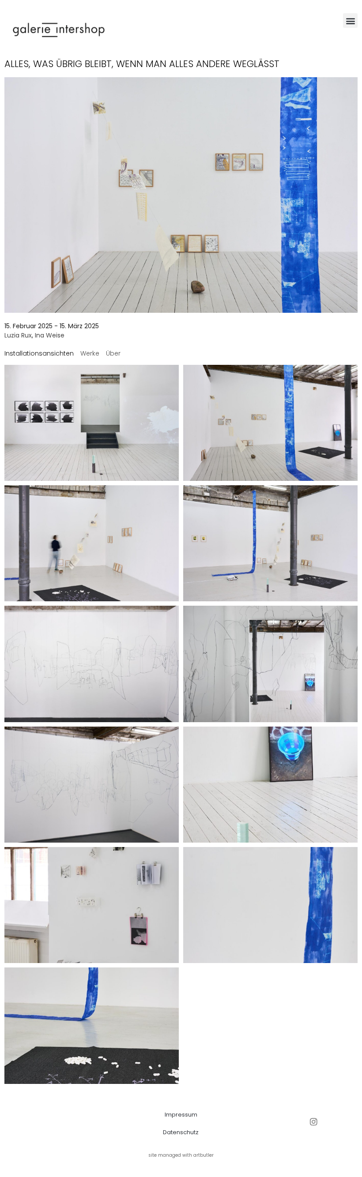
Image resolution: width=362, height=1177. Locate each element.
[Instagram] (314, 1122)
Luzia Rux (18, 335)
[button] (350, 20)
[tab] (39, 353)
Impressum (181, 1114)
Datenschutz (181, 1132)
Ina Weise (49, 335)
